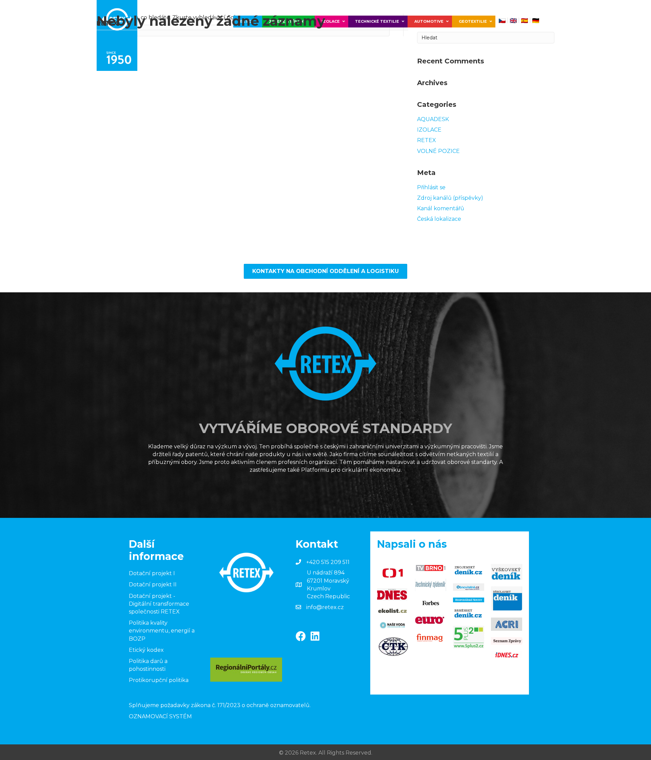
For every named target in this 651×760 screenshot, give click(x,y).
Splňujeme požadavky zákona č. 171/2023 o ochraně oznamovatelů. (220, 705)
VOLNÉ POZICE (438, 151)
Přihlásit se (431, 187)
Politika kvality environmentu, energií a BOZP (162, 631)
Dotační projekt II (153, 584)
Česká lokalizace (439, 219)
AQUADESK (433, 119)
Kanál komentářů (440, 208)
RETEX (426, 140)
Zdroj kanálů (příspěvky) (450, 198)
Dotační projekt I (152, 573)
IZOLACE (429, 129)
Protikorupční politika (159, 680)
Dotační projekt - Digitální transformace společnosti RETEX (159, 604)
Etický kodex (146, 650)
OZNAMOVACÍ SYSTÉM (160, 716)
